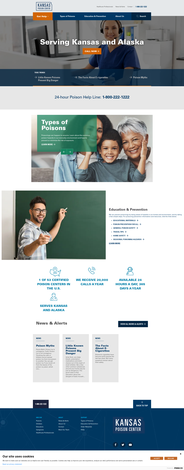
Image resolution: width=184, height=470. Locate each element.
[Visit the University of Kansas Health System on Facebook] (115, 444)
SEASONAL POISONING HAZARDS (127, 239)
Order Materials (86, 427)
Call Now (91, 51)
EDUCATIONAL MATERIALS (124, 220)
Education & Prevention (95, 16)
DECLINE (171, 458)
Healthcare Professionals (105, 6)
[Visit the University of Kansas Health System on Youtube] (130, 444)
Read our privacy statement (12, 464)
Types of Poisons (67, 16)
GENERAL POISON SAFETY (124, 228)
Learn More (47, 144)
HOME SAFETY (119, 236)
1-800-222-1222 (141, 6)
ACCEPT (157, 458)
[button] (43, 16)
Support (84, 417)
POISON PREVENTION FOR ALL (125, 224)
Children (39, 424)
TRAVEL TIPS (118, 232)
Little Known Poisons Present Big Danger (49, 79)
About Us (119, 16)
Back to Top (142, 405)
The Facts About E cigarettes (93, 77)
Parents (39, 421)
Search (143, 16)
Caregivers (40, 430)
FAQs (83, 430)
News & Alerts (120, 6)
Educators (39, 427)
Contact (129, 6)
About (60, 417)
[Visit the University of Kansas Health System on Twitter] (123, 444)
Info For (39, 417)
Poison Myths (140, 77)
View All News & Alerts (131, 324)
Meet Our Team (63, 430)
